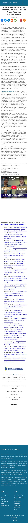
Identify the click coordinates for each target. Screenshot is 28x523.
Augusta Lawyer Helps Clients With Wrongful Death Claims (14, 255)
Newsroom (17, 507)
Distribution (4, 501)
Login (15, 509)
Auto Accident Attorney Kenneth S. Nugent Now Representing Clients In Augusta (15, 360)
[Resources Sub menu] (8, 505)
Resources (4, 505)
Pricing (3, 497)
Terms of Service (19, 495)
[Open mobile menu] (23, 2)
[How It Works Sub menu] (10, 494)
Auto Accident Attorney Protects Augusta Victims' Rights (14, 301)
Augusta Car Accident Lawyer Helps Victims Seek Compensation (14, 265)
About (3, 499)
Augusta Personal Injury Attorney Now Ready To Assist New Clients (15, 343)
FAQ (2, 503)
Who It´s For (5, 495)
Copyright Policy (19, 497)
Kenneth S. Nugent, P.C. (8, 91)
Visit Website (14, 399)
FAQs (15, 499)
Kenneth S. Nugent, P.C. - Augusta (13, 224)
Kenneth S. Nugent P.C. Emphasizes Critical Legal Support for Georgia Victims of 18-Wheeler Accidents (15, 229)
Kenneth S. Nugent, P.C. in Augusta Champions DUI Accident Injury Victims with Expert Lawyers (15, 250)
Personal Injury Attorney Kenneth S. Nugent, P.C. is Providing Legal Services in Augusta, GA (15, 331)
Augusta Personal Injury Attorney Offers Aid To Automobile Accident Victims (15, 320)
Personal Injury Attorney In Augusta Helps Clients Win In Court (15, 354)
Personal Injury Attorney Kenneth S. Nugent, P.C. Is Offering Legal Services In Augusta (14, 325)
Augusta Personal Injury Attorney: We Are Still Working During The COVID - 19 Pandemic (15, 348)
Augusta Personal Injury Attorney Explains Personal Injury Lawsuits (15, 306)
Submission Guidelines (17, 502)
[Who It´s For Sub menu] (10, 495)
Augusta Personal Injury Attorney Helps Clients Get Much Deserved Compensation (15, 337)
